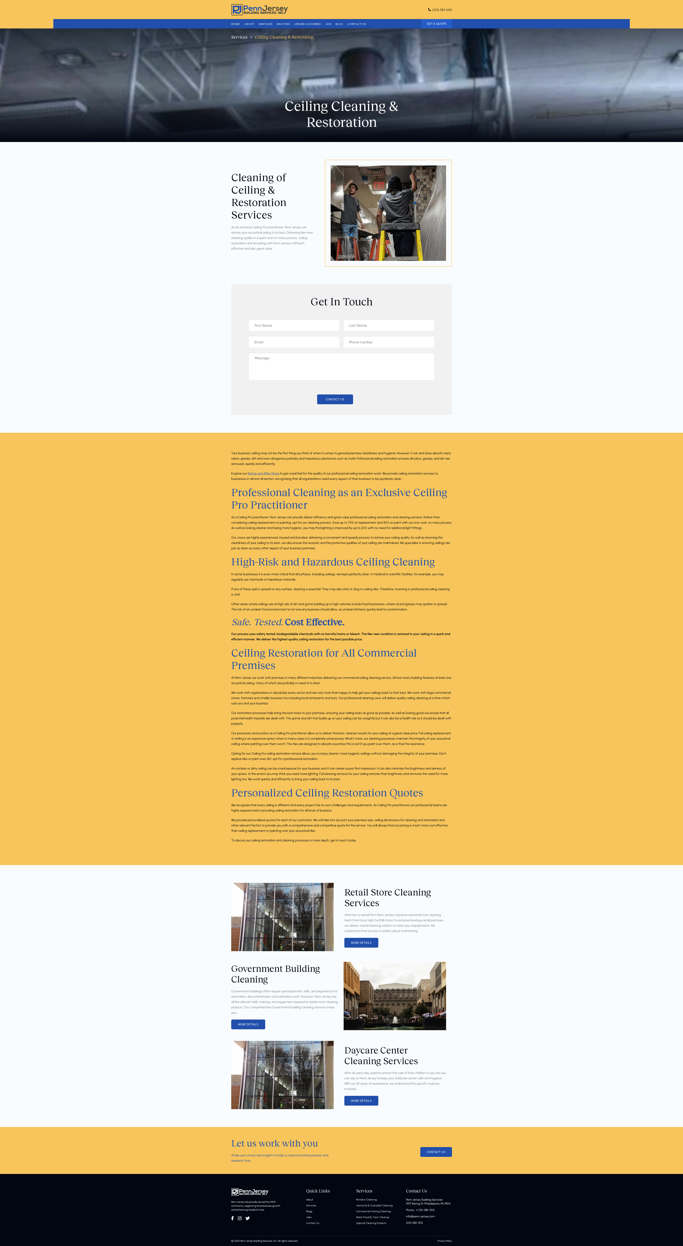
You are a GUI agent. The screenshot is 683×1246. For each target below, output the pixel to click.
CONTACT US (357, 23)
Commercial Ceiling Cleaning (373, 1211)
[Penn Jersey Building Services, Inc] (259, 10)
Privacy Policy (445, 1240)
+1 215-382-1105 (425, 1210)
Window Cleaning (366, 1199)
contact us (436, 1152)
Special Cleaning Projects (371, 1223)
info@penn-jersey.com (420, 1216)
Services (239, 36)
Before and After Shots (264, 473)
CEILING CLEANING (307, 23)
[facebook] (232, 1218)
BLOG (339, 23)
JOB (328, 23)
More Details (361, 942)
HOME (235, 23)
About (309, 1199)
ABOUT (249, 23)
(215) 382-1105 (414, 1222)
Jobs (308, 1217)
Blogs (309, 1211)
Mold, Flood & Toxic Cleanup (372, 1217)
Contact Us (312, 1223)
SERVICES (265, 23)
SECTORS (283, 23)
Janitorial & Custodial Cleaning (374, 1205)
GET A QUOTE (436, 23)
